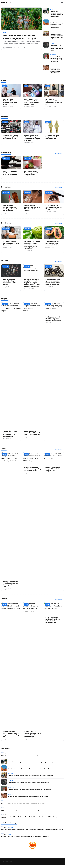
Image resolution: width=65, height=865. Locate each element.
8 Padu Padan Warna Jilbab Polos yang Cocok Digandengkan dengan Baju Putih (32, 137)
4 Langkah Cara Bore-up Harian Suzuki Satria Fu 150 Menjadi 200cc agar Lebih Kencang (53, 281)
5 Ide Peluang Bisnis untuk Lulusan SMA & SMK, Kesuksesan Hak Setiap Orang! (31, 101)
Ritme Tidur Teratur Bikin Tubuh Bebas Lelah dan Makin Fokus (11, 243)
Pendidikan (53, 32)
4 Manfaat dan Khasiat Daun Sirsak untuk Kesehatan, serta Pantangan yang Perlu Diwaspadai (32, 245)
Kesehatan (6, 228)
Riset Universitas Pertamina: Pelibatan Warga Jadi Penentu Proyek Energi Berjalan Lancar (35, 829)
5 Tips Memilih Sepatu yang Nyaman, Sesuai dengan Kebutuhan (10, 137)
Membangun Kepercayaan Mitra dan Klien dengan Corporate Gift (53, 101)
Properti (52, 21)
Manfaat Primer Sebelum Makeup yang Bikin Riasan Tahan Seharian (55, 70)
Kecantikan (53, 54)
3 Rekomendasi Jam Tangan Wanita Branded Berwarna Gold (53, 137)
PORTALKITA (6, 2)
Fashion (5, 122)
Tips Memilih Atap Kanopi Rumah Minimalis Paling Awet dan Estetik (32, 433)
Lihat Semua (58, 81)
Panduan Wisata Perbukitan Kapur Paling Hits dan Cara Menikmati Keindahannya (32, 734)
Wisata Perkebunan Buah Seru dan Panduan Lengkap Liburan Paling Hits (20, 37)
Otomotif (52, 43)
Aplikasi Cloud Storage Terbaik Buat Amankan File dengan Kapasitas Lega (56, 14)
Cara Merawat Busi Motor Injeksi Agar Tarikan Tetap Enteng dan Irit (56, 48)
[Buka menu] (62, 3)
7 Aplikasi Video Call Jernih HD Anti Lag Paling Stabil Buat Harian (32, 469)
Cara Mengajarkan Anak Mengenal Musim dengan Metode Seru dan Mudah (56, 36)
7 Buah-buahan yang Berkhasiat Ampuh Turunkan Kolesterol (52, 243)
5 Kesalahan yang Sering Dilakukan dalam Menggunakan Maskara (53, 207)
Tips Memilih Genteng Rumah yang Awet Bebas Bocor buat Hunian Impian (56, 25)
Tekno (51, 9)
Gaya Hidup (6, 158)
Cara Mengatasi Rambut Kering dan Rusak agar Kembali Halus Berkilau (56, 59)
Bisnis (4, 86)
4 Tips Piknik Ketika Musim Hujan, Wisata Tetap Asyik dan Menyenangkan (52, 620)
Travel (4, 32)
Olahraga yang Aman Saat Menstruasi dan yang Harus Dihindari (10, 173)
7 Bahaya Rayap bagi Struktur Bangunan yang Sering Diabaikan (53, 318)
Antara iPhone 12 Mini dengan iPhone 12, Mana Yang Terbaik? (53, 469)
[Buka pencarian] (58, 2)
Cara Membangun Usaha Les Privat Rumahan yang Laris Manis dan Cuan (10, 101)
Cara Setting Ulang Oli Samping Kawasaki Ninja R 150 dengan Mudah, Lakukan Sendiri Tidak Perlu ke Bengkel (32, 282)
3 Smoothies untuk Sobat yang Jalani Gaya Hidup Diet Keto (32, 173)
